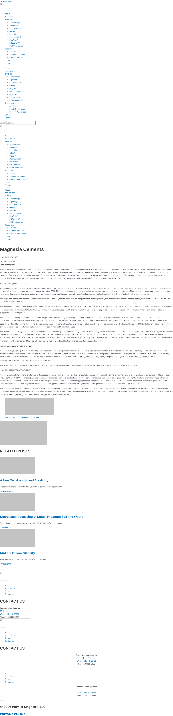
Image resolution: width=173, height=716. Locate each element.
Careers (8, 60)
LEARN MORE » (6, 491)
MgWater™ (13, 40)
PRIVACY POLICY (12, 714)
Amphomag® (14, 22)
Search (3, 123)
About (7, 14)
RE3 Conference (16, 46)
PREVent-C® (14, 43)
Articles (12, 52)
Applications (10, 16)
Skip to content (6, 1)
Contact (8, 63)
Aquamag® (13, 25)
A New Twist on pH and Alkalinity (24, 480)
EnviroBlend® (15, 28)
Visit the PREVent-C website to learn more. (22, 417)
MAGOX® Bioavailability (17, 553)
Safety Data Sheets (17, 54)
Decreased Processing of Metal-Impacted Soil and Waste (41, 516)
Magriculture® (15, 37)
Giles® (12, 31)
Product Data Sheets (18, 57)
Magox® (12, 34)
